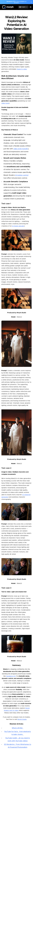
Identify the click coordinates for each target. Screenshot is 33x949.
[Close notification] (31, 2)
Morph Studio (22, 719)
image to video (22, 69)
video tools (5, 103)
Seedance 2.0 (11, 676)
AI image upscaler (18, 226)
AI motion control (21, 175)
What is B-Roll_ (17, 728)
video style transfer (20, 149)
